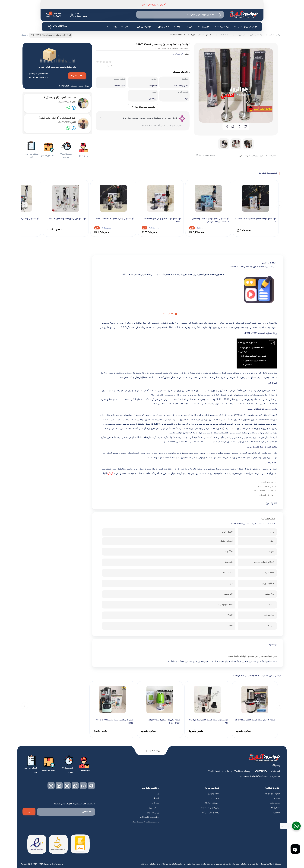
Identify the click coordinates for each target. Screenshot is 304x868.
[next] (25, 204)
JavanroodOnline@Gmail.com (254, 776)
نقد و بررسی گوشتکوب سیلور (255, 356)
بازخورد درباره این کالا (207, 155)
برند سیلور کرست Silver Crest (252, 347)
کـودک (179, 26)
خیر (241, 156)
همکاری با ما (275, 807)
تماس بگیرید (77, 75)
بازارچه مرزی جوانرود (272, 793)
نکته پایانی (248, 365)
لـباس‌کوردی (163, 26)
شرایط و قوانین (213, 793)
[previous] (279, 204)
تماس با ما (276, 812)
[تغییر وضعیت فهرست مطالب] (270, 343)
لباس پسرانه (205, 38)
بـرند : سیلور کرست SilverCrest (74, 85)
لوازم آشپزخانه (223, 26)
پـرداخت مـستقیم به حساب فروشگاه (145, 822)
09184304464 (67, 122)
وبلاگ (157, 793)
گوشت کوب (178, 54)
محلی (127, 26)
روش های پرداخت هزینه (210, 807)
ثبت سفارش (214, 798)
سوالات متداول (274, 803)
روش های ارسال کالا (212, 803)
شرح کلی (243, 352)
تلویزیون (206, 26)
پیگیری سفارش (153, 812)
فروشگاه (156, 798)
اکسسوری (126, 37)
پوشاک (114, 26)
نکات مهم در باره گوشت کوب (255, 360)
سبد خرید (155, 803)
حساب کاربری (154, 807)
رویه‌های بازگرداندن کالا (210, 812)
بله (246, 156)
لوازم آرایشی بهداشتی (247, 26)
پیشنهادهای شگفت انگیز (149, 817)
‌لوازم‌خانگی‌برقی (144, 26)
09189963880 (67, 101)
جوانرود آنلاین (275, 35)
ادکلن (191, 26)
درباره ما (277, 798)
